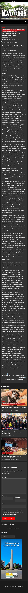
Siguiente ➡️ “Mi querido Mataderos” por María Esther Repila (15, 379)
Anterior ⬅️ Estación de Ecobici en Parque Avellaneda (13, 374)
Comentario (5, 477)
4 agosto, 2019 (14, 39)
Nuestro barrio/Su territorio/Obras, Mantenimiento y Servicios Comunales (12, 404)
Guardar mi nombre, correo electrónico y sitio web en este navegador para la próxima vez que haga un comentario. (14, 512)
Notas (4, 27)
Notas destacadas (9, 428)
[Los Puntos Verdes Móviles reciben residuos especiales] (14, 397)
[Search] (26, 22)
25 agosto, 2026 (14, 410)
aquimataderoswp (7, 39)
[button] (2, 22)
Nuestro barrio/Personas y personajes (10, 31)
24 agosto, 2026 (14, 435)
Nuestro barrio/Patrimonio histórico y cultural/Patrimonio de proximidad (13, 30)
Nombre (4, 495)
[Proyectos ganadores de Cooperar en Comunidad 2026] (14, 421)
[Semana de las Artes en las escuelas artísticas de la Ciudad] (14, 446)
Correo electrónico (18, 496)
